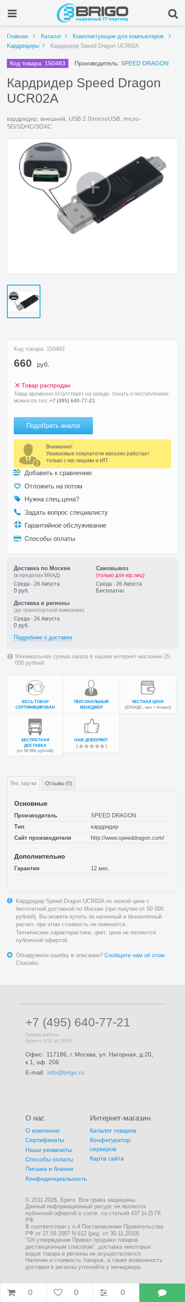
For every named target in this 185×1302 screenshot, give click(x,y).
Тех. (23, 783)
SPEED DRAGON (145, 63)
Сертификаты (44, 1139)
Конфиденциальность (56, 1178)
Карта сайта (107, 1158)
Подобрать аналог (53, 425)
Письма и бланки (49, 1168)
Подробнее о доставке (43, 637)
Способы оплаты (49, 1159)
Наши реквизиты (48, 1149)
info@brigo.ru (65, 1072)
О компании (42, 1130)
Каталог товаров (113, 1130)
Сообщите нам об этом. (135, 955)
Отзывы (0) (58, 783)
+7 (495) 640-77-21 (72, 401)
